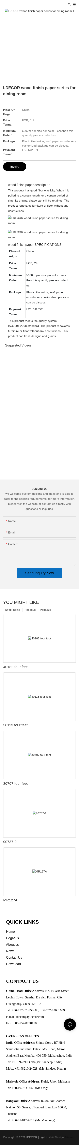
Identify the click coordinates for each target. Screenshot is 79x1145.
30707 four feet (15, 784)
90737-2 (10, 842)
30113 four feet (15, 725)
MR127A (10, 900)
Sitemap (69, 1137)
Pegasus (45, 609)
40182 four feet (15, 667)
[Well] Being (12, 609)
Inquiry (14, 166)
